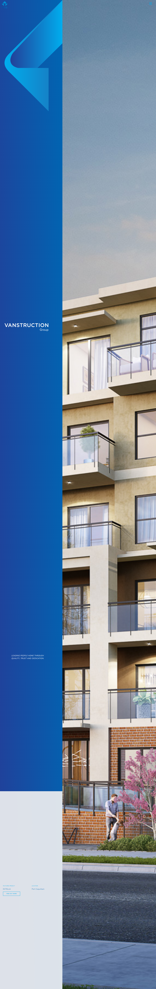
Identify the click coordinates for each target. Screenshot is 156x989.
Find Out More (11, 893)
